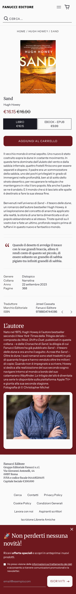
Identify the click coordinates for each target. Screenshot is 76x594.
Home (21, 31)
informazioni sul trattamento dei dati (52, 564)
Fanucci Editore (14, 464)
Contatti (32, 495)
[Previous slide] (62, 312)
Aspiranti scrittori (50, 511)
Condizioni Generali (50, 503)
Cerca (18, 495)
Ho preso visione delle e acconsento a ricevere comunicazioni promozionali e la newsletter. (39, 568)
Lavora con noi (23, 511)
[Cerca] (6, 18)
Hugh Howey (38, 31)
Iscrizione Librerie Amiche (38, 519)
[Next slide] (71, 312)
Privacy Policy (53, 495)
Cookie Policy (22, 503)
